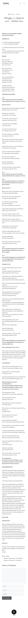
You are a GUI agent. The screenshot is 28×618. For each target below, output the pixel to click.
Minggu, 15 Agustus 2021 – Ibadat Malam (13, 558)
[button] (20, 3)
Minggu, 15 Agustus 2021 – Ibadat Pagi (12, 560)
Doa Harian (12, 14)
